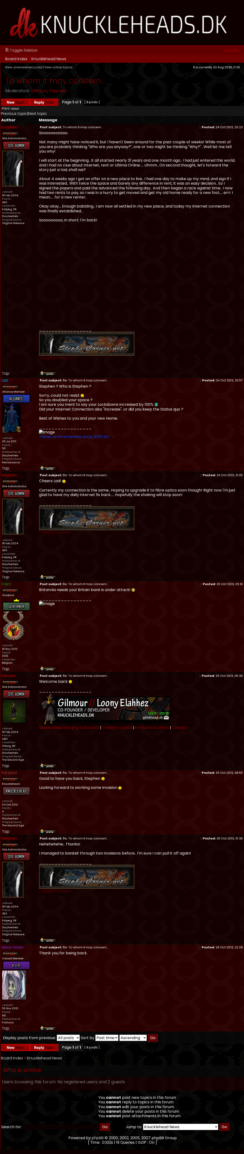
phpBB (98, 1138)
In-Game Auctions (152, 727)
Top (5, 373)
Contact (180, 727)
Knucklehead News (48, 59)
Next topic (37, 113)
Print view (10, 108)
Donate (231, 50)
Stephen (57, 91)
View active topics (58, 67)
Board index (16, 59)
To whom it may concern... (55, 80)
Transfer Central (117, 727)
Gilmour (39, 91)
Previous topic (14, 113)
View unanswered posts (23, 67)
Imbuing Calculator (81, 727)
